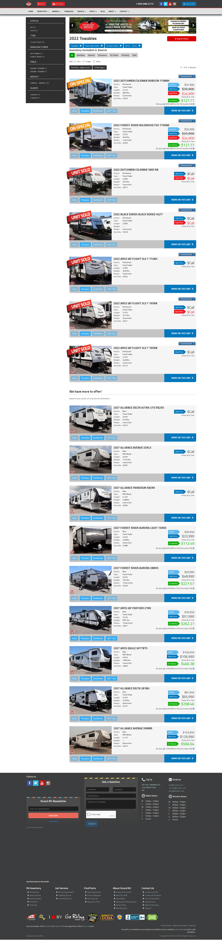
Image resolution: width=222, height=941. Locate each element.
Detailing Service (64, 895)
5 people (33, 94)
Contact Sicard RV (151, 892)
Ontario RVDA (59, 926)
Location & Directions (153, 895)
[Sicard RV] (28, 3)
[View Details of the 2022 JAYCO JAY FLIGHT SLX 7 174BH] (90, 271)
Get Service (61, 888)
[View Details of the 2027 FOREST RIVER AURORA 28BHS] (90, 580)
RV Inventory (33, 888)
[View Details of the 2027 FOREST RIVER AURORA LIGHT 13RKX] (90, 540)
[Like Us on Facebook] (161, 4)
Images (88, 61)
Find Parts (90, 888)
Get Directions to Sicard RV (37, 881)
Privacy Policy (121, 905)
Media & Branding (152, 905)
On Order (114, 55)
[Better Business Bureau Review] (135, 917)
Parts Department (94, 892)
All (31, 27)
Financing (68, 11)
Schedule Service (65, 898)
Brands (55, 11)
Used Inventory (35, 898)
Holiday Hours (150, 901)
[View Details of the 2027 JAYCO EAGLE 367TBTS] (90, 660)
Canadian (48, 926)
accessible (180, 929)
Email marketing (31, 827)
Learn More (53, 821)
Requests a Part (93, 901)
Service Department (66, 892)
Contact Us (148, 888)
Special (91, 55)
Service (81, 11)
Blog (103, 11)
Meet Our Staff (121, 895)
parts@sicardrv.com (176, 791)
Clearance (102, 55)
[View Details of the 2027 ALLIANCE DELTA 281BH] (90, 700)
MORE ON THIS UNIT (181, 110)
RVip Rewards (121, 908)
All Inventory (34, 892)
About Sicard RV (122, 888)
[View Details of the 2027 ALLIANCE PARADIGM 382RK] (90, 500)
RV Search (34, 901)
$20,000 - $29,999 (37, 68)
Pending (125, 55)
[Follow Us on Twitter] (166, 4)
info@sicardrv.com (176, 785)
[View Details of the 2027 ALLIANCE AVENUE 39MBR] (90, 740)
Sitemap (148, 908)
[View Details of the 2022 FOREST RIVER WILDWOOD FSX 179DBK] (90, 137)
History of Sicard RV (123, 892)
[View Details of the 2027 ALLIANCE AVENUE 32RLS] (90, 459)
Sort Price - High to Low (80, 67)
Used (32, 30)
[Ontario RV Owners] (93, 917)
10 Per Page (99, 67)
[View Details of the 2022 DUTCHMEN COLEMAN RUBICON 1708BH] (90, 93)
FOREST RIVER (35, 56)
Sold (134, 55)
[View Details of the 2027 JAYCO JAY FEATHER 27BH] (90, 620)
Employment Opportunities (126, 901)
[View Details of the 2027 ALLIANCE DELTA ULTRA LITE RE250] (90, 419)
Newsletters (121, 898)
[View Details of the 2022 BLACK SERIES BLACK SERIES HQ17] (90, 226)
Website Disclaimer (180, 925)
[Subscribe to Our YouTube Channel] (170, 4)
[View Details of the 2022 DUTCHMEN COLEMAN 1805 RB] (90, 182)
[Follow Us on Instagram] (175, 4)
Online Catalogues (94, 895)
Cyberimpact (39, 827)
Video (98, 61)
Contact (124, 11)
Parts (92, 11)
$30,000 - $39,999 (37, 71)
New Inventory (35, 895)
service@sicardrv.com (177, 788)
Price (79, 61)
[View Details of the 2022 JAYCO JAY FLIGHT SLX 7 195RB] (90, 315)
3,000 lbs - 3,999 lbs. (38, 83)
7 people (33, 97)
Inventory (42, 11)
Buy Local (85, 926)
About (112, 11)
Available (81, 55)
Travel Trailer (35, 42)
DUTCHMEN (34, 53)
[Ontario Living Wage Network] (152, 917)
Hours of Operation (152, 898)
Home (30, 11)
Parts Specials (92, 898)
